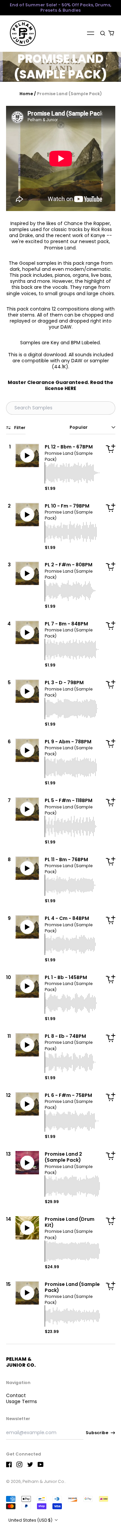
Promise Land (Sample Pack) (72, 1287)
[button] (103, 33)
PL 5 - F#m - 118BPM (68, 800)
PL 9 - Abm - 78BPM (68, 741)
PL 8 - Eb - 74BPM (65, 1036)
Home (26, 94)
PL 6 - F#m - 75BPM (68, 1095)
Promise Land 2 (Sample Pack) (63, 1157)
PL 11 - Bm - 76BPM (66, 859)
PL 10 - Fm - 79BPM (67, 506)
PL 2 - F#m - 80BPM (68, 564)
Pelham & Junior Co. (21, 1362)
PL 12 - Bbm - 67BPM (69, 446)
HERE (70, 388)
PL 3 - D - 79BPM (64, 682)
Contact (16, 1395)
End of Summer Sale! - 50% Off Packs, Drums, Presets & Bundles (60, 7)
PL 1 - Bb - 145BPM (66, 977)
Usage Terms (21, 1401)
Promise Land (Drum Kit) (69, 1222)
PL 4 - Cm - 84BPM (67, 918)
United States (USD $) (30, 1520)
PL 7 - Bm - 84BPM (66, 623)
